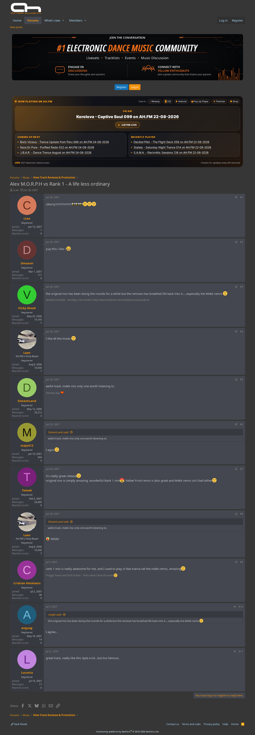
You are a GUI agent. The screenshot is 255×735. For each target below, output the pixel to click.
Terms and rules (191, 724)
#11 (241, 651)
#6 (241, 424)
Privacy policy (212, 724)
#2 (241, 242)
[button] (63, 20)
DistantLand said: (58, 432)
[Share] (236, 197)
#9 (241, 562)
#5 (241, 379)
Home (17, 20)
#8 (241, 513)
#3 (241, 286)
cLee (16, 190)
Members (75, 20)
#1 (241, 197)
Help (225, 724)
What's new (52, 20)
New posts (16, 27)
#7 (241, 469)
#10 (241, 606)
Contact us (172, 724)
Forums (32, 20)
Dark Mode (20, 724)
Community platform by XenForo (127, 731)
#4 (241, 331)
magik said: (55, 614)
